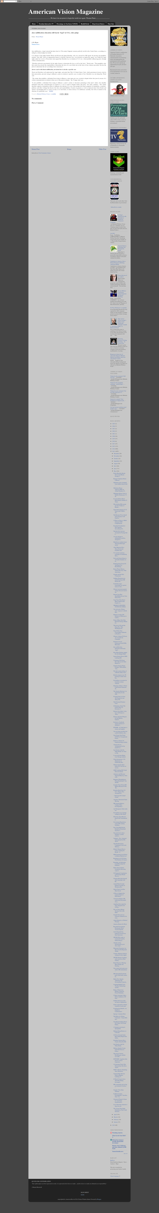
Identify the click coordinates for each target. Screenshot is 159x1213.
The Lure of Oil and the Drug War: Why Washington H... (119, 627)
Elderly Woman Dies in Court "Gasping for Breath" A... (119, 850)
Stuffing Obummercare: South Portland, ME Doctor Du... (119, 579)
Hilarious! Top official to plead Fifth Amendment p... (120, 818)
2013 (113, 451)
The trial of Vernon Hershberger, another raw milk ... (119, 1055)
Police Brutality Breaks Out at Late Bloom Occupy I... (119, 474)
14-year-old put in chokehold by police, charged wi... (119, 538)
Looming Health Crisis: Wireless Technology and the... (119, 986)
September (117, 461)
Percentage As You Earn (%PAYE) (67, 24)
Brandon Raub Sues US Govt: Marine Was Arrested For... (119, 791)
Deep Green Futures (98, 24)
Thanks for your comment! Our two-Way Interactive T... (118, 391)
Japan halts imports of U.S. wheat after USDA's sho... (120, 511)
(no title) (112, 233)
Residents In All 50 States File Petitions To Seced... (120, 859)
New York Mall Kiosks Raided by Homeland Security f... (119, 829)
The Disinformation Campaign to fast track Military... (119, 845)
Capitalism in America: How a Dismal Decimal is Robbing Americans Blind (118, 262)
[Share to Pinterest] (67, 94)
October (116, 458)
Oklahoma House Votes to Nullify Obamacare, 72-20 (120, 495)
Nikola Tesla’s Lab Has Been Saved (119, 890)
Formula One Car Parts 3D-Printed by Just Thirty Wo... (119, 698)
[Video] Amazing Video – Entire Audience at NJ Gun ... (120, 996)
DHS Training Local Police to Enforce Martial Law (120, 855)
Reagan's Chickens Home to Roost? (119, 479)
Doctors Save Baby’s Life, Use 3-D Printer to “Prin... (120, 712)
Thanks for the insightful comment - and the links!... (117, 383)
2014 (113, 449)
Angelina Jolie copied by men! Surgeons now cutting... (119, 905)
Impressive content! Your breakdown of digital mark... (117, 399)
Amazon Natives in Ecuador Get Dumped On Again (122, 248)
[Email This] (60, 94)
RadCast (112, 1160)
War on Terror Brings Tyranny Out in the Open (118, 911)
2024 (113, 426)
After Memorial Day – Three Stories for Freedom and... (119, 549)
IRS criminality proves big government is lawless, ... (120, 1086)
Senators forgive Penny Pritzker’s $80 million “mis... (119, 667)
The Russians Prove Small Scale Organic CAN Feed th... (120, 516)
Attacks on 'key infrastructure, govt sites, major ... (119, 944)
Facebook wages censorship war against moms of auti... (119, 585)
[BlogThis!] (62, 94)
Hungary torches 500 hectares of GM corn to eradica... (120, 616)
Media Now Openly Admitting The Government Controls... (120, 980)
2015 (113, 446)
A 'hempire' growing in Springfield (119, 1027)
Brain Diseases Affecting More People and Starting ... (119, 964)
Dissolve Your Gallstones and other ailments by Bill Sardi (119, 1147)
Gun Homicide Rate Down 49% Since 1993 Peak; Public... (120, 1023)
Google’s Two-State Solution (118, 1090)
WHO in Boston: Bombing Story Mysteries (120, 1070)
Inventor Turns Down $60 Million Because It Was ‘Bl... (120, 786)
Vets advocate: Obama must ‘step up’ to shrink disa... (120, 610)
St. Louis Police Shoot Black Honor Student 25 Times (120, 500)
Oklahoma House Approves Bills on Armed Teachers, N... (119, 489)
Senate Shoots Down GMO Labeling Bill (120, 657)
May (115, 471)
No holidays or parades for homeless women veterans (120, 681)
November (117, 456)
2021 (113, 434)
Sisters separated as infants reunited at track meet (120, 1005)
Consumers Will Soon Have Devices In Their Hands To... (119, 661)
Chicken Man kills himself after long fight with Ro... (120, 880)
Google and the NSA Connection (118, 575)
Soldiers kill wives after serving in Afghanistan (119, 1001)
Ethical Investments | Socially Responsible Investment (118, 1141)
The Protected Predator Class (119, 702)
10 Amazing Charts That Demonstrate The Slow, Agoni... (120, 1065)
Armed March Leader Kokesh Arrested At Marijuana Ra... (119, 885)
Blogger (99, 1199)
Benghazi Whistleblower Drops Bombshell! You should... (120, 781)
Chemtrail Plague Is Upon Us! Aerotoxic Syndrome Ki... (120, 1100)
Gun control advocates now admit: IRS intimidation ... (120, 969)
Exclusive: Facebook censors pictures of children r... (118, 723)
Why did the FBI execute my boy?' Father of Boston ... (119, 505)
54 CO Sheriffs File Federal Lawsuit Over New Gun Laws (119, 933)
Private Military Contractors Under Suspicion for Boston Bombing (122, 294)
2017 (113, 444)
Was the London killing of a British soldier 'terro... (120, 671)
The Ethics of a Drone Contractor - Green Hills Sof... (120, 1017)
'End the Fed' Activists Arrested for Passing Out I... (120, 532)
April (115, 1114)
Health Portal (85, 24)
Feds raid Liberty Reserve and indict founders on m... (120, 559)
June (115, 468)
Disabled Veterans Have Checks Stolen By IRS (119, 1041)
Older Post (102, 149)
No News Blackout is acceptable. (118, 308)
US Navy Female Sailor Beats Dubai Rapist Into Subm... (120, 1036)
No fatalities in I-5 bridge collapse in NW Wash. (119, 813)
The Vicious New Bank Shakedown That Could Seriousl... (120, 1110)
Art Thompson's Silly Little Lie (120, 809)
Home (34, 24)
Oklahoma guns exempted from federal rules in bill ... (120, 484)
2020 (113, 436)
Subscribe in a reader (116, 207)
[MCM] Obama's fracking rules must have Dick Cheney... (120, 959)
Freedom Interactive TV (46, 24)
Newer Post (35, 149)
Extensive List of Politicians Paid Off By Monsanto (120, 643)
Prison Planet (40, 37)
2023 (113, 428)
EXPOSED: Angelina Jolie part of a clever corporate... (120, 1060)
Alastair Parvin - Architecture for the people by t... (119, 746)
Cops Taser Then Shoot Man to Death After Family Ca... (119, 601)
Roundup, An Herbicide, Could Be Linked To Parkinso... (119, 863)
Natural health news (117, 1151)
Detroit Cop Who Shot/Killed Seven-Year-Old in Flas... (120, 596)
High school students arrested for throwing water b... (119, 869)
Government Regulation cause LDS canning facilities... (119, 823)
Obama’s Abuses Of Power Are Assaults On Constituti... (120, 637)
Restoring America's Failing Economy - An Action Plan (122, 341)
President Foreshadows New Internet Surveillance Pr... (119, 527)
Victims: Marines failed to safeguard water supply (120, 954)
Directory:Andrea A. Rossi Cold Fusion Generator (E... (120, 687)
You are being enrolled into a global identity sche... (120, 732)
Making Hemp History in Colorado (119, 1031)
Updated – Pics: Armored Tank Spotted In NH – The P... (119, 839)
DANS (82, 1195)
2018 (113, 441)
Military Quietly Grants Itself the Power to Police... (119, 1049)
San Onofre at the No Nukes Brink (118, 1045)
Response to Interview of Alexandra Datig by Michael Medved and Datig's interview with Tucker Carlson (118, 356)
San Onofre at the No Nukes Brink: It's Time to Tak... (119, 751)
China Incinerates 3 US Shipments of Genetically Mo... (119, 760)
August (116, 463)
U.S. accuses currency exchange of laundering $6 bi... (120, 554)
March (115, 1117)
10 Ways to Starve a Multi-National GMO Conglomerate (120, 522)
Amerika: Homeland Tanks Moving (120, 800)
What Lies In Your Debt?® (119, 1136)
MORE (51, 91)
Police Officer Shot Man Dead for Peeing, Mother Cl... (120, 621)
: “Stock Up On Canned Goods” (119, 796)
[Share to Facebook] (66, 94)
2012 (113, 1125)
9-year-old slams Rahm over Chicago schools (119, 756)
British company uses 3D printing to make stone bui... (119, 676)
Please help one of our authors (122, 276)
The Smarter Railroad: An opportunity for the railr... (120, 692)
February (116, 1119)
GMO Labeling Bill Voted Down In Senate (120, 770)
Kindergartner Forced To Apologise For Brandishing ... (119, 565)
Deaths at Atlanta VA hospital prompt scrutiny (120, 741)
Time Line (111, 24)
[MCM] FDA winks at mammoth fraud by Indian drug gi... (119, 938)
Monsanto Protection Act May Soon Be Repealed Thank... (120, 949)
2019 (113, 438)
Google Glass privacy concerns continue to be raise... (120, 916)
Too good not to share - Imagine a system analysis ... (119, 834)
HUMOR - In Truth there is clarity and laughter (120, 728)
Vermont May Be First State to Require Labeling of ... (119, 1075)
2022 (113, 431)
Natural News (35, 44)
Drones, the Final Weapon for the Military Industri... (120, 718)
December (116, 453)
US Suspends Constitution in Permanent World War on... (120, 874)
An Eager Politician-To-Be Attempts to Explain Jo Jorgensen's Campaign (118, 218)
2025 (113, 423)
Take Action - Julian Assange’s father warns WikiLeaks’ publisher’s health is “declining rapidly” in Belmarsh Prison (118, 323)
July (115, 466)
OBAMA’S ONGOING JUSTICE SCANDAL (119, 606)
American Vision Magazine (65, 11)
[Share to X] (64, 94)
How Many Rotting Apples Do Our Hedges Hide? (120, 653)
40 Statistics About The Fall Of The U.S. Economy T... (119, 707)
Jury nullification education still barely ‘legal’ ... (119, 648)
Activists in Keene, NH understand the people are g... (119, 900)
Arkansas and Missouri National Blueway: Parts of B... (120, 775)
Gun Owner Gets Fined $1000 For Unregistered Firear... (120, 736)
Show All (125, 1153)
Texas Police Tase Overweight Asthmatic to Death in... (119, 632)
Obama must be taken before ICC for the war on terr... (119, 766)
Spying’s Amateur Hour (119, 1014)
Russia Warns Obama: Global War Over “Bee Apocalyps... (119, 570)
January (116, 1122)
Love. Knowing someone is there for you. (120, 1105)
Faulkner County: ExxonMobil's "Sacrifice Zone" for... (120, 1095)
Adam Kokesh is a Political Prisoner (120, 920)
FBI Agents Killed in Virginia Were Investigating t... (118, 805)
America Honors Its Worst (120, 924)
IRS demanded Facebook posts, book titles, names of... (120, 975)
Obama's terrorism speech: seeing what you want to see (120, 590)
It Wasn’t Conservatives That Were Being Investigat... (119, 1080)
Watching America (117, 1133)
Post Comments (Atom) (45, 153)
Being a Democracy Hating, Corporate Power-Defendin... (118, 991)
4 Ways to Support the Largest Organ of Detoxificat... (119, 894)
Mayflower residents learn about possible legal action (120, 543)
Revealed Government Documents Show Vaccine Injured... (119, 928)
